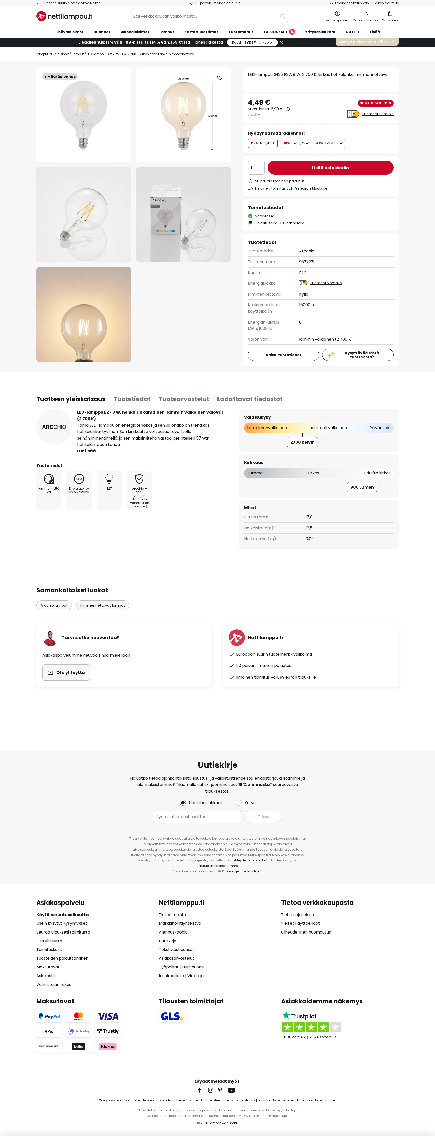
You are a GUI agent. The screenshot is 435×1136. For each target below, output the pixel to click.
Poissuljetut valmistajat (243, 871)
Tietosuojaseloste (298, 915)
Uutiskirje (167, 941)
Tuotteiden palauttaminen (62, 958)
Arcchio (306, 251)
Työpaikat (169, 967)
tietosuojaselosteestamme (217, 866)
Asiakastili (45, 976)
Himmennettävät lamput (102, 605)
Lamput (78, 54)
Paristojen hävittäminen (276, 1100)
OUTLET (353, 31)
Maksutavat (48, 967)
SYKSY (252, 42)
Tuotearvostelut (184, 399)
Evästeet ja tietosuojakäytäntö (231, 1100)
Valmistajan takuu (53, 984)
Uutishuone (193, 967)
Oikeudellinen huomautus (306, 932)
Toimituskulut (49, 949)
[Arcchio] (54, 427)
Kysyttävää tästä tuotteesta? (362, 355)
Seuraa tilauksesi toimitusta (63, 932)
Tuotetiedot (132, 399)
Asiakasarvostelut (176, 958)
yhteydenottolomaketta (251, 860)
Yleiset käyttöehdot (300, 923)
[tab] (70, 399)
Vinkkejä (195, 976)
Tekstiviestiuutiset (176, 949)
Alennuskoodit (173, 932)
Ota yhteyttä (49, 941)
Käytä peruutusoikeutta (62, 915)
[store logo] (64, 16)
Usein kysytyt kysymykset (61, 923)
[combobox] (209, 16)
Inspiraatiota (171, 976)
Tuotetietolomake (378, 113)
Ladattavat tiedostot (250, 399)
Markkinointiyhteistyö (180, 923)
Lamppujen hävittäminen (316, 1100)
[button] (83, 214)
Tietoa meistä (172, 915)
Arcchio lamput (54, 605)
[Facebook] (202, 1090)
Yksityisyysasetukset (114, 1100)
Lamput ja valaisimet (52, 54)
